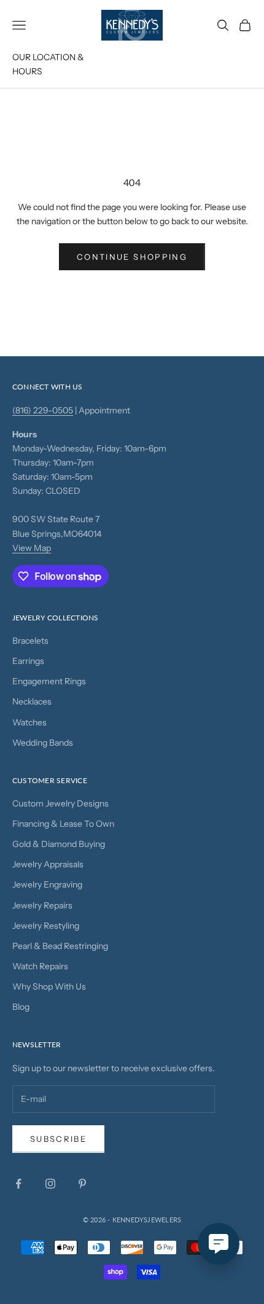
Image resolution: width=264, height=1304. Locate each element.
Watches (29, 722)
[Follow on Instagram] (50, 1183)
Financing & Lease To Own (63, 823)
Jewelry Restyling (45, 925)
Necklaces (32, 701)
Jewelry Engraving (47, 884)
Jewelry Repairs (42, 905)
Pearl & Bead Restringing (60, 945)
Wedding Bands (42, 742)
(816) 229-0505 (42, 410)
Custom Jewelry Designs (60, 803)
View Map (31, 547)
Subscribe (58, 1139)
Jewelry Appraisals (47, 864)
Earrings (28, 660)
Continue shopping (132, 257)
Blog (20, 1006)
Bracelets (30, 640)
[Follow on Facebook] (18, 1183)
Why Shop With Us (49, 986)
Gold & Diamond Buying (58, 843)
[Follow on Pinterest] (82, 1183)
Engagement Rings (49, 681)
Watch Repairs (40, 966)
